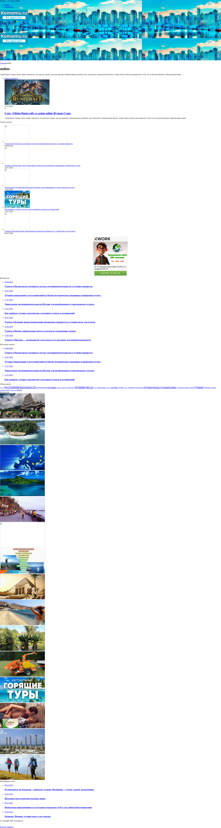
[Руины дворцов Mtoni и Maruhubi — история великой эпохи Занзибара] (22, 753)
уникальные (13, 390)
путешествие (168, 387)
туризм (198, 387)
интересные (41, 387)
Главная (3, 63)
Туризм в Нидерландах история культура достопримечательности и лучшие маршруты (39, 144)
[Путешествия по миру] (14, 32)
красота (64, 387)
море (95, 387)
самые (192, 387)
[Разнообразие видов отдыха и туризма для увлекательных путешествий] (22, 573)
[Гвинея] (22, 444)
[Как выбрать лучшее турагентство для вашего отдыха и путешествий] (17, 207)
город (1, 387)
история (51, 387)
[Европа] (22, 470)
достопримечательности (20, 387)
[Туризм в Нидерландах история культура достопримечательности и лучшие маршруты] (17, 142)
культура (70, 387)
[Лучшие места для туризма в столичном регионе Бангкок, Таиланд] (22, 547)
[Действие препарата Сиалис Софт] (22, 728)
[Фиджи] (22, 495)
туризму (213, 387)
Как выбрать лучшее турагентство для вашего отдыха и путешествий (32, 209)
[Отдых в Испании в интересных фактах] (22, 624)
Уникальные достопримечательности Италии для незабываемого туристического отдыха (40, 187)
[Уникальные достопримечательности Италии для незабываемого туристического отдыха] (17, 185)
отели (126, 387)
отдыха (121, 387)
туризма (207, 387)
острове (108, 387)
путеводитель (152, 387)
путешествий (180, 387)
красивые (58, 387)
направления (101, 387)
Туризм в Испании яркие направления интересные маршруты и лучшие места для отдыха (40, 231)
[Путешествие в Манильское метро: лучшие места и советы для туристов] (22, 521)
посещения (139, 387)
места (89, 387)
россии (186, 387)
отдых (114, 387)
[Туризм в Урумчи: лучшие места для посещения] (22, 779)
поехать (131, 387)
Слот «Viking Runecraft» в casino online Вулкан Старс (38, 113)
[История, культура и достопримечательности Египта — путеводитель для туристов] (22, 599)
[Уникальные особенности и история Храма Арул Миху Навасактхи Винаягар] (22, 418)
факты (19, 390)
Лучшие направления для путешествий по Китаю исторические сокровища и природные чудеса (42, 166)
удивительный (4, 390)
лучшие (79, 387)
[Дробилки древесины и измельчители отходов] (22, 676)
